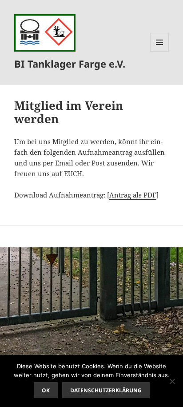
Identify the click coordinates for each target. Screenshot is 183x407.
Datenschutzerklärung (106, 390)
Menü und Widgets (160, 51)
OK (46, 390)
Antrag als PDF (132, 194)
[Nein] (171, 381)
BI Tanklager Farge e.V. (69, 63)
